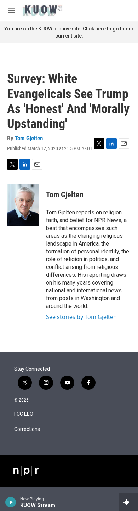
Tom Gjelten (29, 138)
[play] (10, 502)
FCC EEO (23, 414)
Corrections (27, 429)
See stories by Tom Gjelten (81, 317)
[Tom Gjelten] (23, 205)
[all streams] (128, 502)
